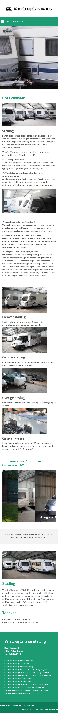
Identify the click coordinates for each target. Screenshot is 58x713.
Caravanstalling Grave (35, 687)
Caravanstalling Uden (14, 669)
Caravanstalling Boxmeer (16, 684)
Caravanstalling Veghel (36, 669)
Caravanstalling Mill (13, 690)
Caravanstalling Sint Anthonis (18, 678)
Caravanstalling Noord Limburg (18, 666)
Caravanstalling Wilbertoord (17, 693)
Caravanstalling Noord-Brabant (18, 660)
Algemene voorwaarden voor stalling (17, 705)
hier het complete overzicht (25, 622)
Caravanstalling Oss (13, 687)
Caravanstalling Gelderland (16, 663)
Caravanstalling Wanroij (40, 675)
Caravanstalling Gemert (38, 672)
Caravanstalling (33, 641)
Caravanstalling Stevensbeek (18, 681)
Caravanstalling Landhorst (36, 690)
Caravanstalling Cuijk (38, 684)
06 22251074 (14, 653)
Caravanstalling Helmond (16, 675)
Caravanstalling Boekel (15, 672)
